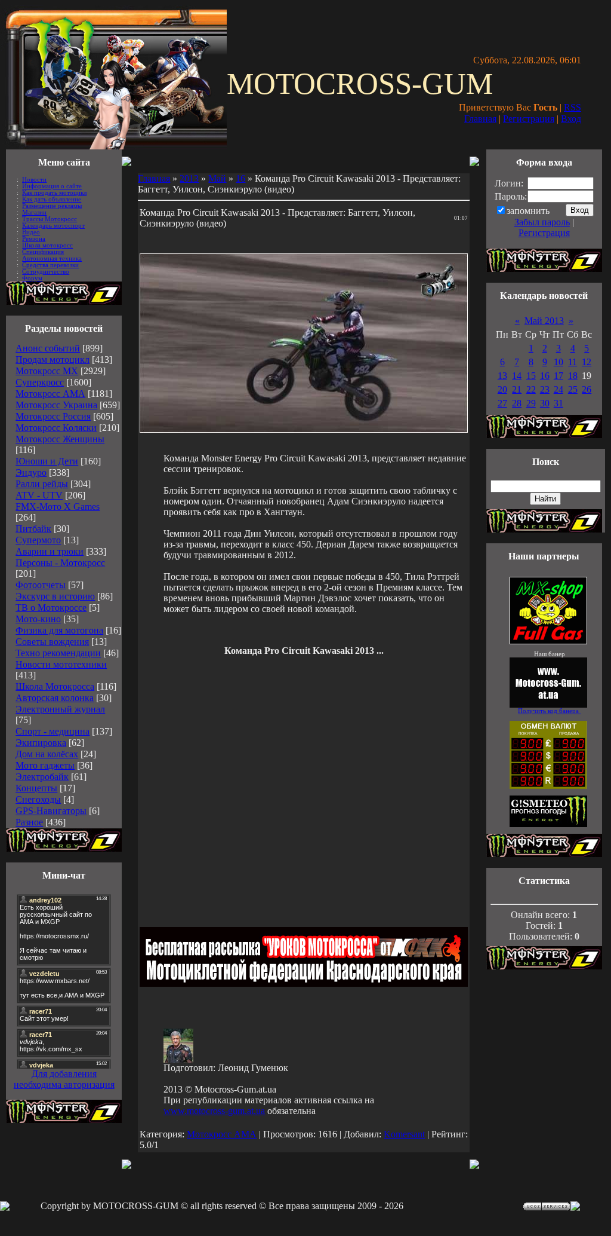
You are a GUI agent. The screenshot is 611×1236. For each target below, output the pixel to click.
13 (502, 376)
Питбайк (33, 529)
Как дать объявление (51, 199)
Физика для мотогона (59, 630)
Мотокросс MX (47, 371)
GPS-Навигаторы (51, 811)
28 (516, 403)
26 (586, 389)
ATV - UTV (39, 495)
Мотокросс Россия (53, 416)
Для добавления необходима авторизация (64, 1079)
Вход (571, 119)
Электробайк (42, 777)
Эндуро (31, 472)
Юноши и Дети (47, 461)
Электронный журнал (60, 709)
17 (558, 376)
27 (502, 403)
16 (240, 178)
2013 (189, 178)
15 (531, 376)
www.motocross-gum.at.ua (214, 1111)
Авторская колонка (55, 698)
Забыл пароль (542, 222)
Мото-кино (38, 619)
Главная (480, 119)
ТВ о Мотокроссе (51, 607)
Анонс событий (48, 348)
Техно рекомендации (58, 653)
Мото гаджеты (45, 765)
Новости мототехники (61, 664)
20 (502, 389)
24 (558, 389)
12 (586, 362)
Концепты (36, 788)
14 (516, 376)
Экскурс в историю (55, 596)
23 (545, 389)
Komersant (404, 1134)
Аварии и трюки (50, 551)
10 (558, 362)
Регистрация (528, 119)
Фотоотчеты (41, 585)
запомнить (528, 211)
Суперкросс (40, 382)
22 (531, 389)
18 (573, 376)
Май (217, 178)
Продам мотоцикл (53, 359)
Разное (29, 822)
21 (516, 389)
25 (573, 389)
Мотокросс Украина (56, 405)
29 (531, 403)
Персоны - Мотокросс (60, 563)
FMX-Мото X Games (58, 506)
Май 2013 (544, 321)
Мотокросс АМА (50, 393)
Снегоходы (38, 799)
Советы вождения (52, 642)
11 (572, 362)
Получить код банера (549, 711)
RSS (572, 107)
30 (545, 403)
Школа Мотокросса (55, 686)
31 (558, 403)
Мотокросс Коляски (56, 428)
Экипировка (41, 743)
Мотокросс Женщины (60, 439)
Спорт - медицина (53, 731)
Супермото (38, 540)
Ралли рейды (42, 484)
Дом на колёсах (47, 754)
